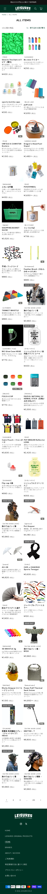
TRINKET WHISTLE (10, 309)
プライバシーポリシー (14, 870)
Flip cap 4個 (7, 482)
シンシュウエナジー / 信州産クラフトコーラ (34, 351)
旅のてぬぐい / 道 (33, 309)
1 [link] (6, 800)
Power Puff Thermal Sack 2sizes (33, 687)
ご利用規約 (9, 859)
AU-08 (5, 566)
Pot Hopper (29, 525)
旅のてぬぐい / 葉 (11, 525)
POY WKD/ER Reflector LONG (34, 439)
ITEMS (7, 842)
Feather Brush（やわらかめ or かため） (34, 269)
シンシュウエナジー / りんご (34, 483)
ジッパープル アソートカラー (34, 606)
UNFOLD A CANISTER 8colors (11, 143)
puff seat (29, 103)
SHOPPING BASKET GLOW (11, 227)
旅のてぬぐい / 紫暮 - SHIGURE (33, 776)
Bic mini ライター (31, 58)
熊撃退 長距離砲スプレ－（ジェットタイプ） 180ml (12, 732)
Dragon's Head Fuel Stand (33, 143)
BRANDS (8, 847)
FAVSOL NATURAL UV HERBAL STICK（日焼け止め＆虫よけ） (34, 397)
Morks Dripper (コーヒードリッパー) (12, 687)
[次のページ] (40, 800)
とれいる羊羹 (7, 185)
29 (33, 800)
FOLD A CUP (7, 395)
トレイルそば (29, 226)
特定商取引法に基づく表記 (16, 864)
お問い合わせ (10, 876)
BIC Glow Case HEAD (11, 350)
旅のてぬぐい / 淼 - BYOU (33, 648)
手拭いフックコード (10, 266)
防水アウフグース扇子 (11, 606)
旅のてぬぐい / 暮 (11, 775)
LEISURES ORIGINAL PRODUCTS (18, 836)
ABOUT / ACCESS (12, 853)
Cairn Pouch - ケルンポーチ (12, 439)
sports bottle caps (11, 102)
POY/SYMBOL (30, 185)
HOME (7, 830)
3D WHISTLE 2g (9, 647)
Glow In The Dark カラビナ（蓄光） (12, 59)
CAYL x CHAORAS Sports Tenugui (32, 567)
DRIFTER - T (33, 730)
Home (4, 14)
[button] (5, 8)
